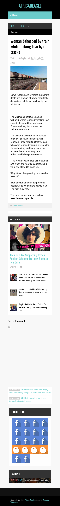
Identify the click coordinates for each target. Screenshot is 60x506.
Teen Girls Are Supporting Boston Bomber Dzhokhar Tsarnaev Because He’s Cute (29, 258)
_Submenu (34, 422)
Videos (25, 422)
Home (12, 26)
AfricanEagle (30, 6)
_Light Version (34, 449)
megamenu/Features (43, 431)
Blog (16, 422)
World (20, 205)
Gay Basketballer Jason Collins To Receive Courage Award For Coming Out (33, 307)
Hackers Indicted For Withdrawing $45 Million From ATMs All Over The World (33, 292)
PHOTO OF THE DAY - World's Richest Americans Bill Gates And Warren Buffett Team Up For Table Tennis (33, 277)
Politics (16, 440)
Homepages (43, 440)
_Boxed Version (43, 449)
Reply (23, 58)
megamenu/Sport (34, 440)
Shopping (25, 440)
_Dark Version (25, 449)
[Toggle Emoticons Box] (9, 327)
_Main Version (16, 449)
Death (23, 26)
